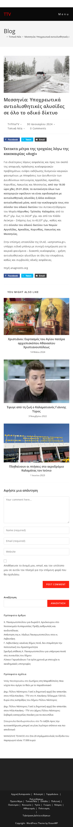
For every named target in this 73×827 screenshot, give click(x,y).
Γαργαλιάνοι (52, 794)
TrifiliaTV (13, 124)
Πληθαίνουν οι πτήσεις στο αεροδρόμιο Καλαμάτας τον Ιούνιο (36, 468)
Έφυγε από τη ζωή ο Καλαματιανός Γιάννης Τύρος (36, 409)
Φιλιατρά (38, 794)
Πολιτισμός (44, 808)
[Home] (4, 36)
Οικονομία (13, 804)
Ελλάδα (44, 801)
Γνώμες (47, 804)
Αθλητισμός (29, 808)
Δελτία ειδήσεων (42, 815)
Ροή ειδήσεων (36, 799)
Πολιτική (55, 801)
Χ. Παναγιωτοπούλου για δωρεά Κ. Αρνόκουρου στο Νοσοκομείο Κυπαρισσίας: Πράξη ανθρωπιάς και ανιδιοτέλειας (31, 626)
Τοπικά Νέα (15, 128)
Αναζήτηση (10, 597)
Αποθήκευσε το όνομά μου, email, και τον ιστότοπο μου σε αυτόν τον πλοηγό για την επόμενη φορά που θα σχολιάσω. (35, 570)
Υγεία (37, 804)
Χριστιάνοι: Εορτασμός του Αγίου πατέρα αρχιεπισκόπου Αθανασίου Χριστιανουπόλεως (36, 343)
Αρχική (14, 794)
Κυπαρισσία (24, 794)
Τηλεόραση (28, 815)
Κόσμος (58, 804)
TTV (7, 14)
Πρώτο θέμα (16, 801)
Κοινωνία (26, 804)
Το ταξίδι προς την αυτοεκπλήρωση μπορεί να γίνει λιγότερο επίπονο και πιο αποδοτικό (34, 725)
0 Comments (38, 128)
